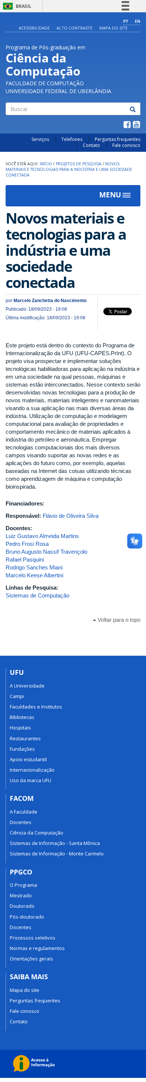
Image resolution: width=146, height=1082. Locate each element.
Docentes (20, 822)
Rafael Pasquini (25, 559)
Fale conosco (126, 145)
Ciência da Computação (36, 832)
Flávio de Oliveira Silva (70, 516)
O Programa (23, 885)
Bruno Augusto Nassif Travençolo (46, 551)
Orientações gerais (31, 958)
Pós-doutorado (27, 916)
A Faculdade (23, 811)
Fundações (22, 749)
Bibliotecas (22, 717)
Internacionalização (32, 769)
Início (46, 163)
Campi (17, 696)
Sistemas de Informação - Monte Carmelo (57, 853)
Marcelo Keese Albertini (34, 575)
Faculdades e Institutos (36, 706)
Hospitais (20, 727)
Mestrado (21, 895)
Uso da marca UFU (30, 780)
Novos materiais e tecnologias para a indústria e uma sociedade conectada (69, 169)
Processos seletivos (32, 937)
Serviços (40, 139)
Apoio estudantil (28, 759)
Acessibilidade (34, 28)
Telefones (71, 139)
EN (137, 21)
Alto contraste (74, 28)
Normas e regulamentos (37, 948)
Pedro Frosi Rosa (27, 544)
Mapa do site (113, 28)
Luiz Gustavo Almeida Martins (42, 536)
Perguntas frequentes (117, 139)
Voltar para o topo (118, 620)
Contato (91, 145)
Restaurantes (25, 738)
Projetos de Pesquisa (78, 163)
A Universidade (27, 685)
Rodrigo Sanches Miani (34, 567)
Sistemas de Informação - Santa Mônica (55, 843)
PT (125, 21)
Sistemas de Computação (37, 595)
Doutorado (22, 906)
